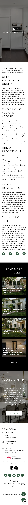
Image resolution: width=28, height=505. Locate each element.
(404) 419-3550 (9, 443)
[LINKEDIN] (14, 475)
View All (14, 362)
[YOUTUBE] (18, 475)
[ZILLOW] (22, 475)
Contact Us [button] (14, 413)
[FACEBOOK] (5, 475)
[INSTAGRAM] (9, 475)
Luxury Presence (14, 486)
